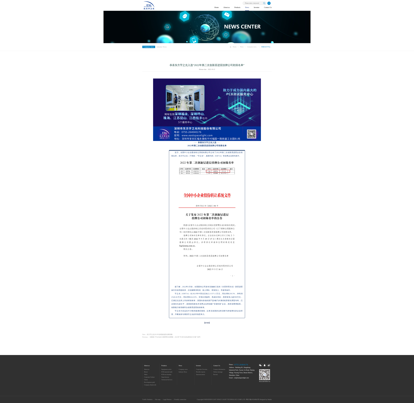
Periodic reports (200, 372)
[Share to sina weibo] (269, 365)
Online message (218, 372)
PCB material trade (166, 372)
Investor (256, 7)
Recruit (215, 374)
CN (269, 3)
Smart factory (165, 377)
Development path (149, 382)
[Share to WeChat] (260, 365)
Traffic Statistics (147, 399)
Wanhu (269, 399)
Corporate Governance (202, 369)
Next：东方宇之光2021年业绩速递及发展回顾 (157, 334)
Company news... (252, 47)
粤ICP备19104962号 (252, 399)
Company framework (150, 385)
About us (226, 7)
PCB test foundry (166, 374)
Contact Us (268, 7)
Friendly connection (180, 399)
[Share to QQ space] (265, 365)
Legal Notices (167, 399)
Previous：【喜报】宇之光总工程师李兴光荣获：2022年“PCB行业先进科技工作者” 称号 (171, 337)
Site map (157, 399)
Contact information (219, 369)
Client (146, 379)
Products (237, 7)
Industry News (162, 47)
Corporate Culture (149, 377)
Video (145, 374)
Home (216, 7)
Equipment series (166, 369)
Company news (148, 47)
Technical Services (166, 379)
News (247, 7)
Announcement (200, 374)
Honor (146, 372)
